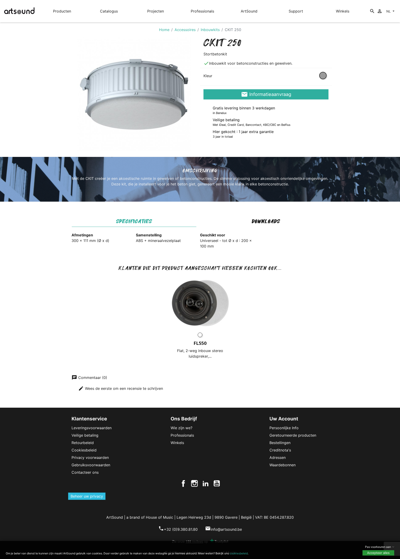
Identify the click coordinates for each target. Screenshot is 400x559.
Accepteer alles (378, 553)
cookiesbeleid (239, 553)
